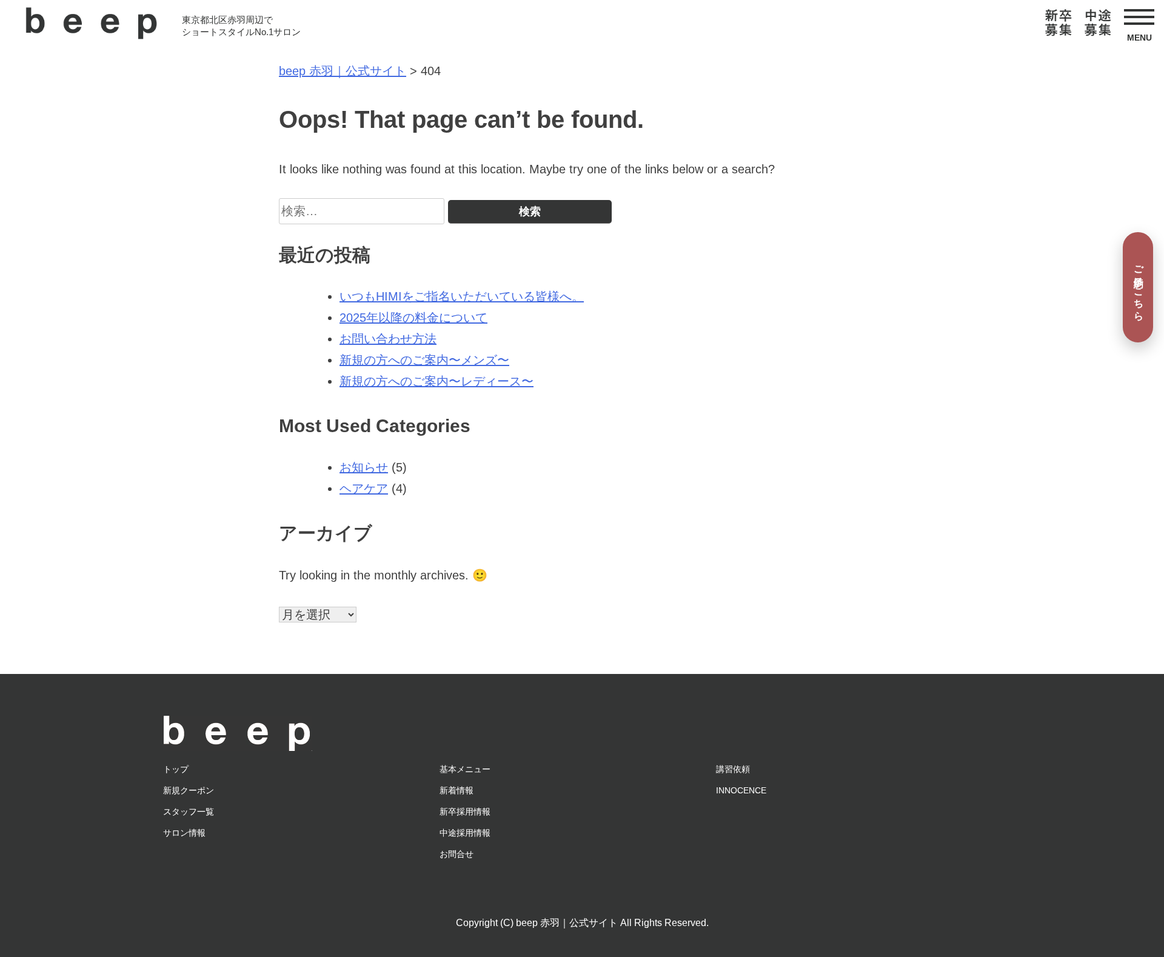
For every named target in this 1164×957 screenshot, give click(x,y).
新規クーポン (188, 790)
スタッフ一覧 (188, 811)
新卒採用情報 (465, 811)
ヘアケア (364, 488)
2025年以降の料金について (413, 317)
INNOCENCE (741, 790)
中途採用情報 (465, 833)
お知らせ (364, 467)
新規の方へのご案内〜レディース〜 (437, 381)
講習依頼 (733, 769)
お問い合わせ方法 (388, 338)
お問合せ (456, 854)
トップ (176, 769)
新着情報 (456, 790)
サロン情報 (184, 833)
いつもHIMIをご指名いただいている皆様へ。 (462, 296)
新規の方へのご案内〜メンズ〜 (424, 360)
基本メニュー (465, 769)
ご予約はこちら (1139, 287)
